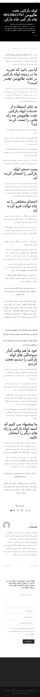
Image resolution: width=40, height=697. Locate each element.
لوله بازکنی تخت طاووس (28, 253)
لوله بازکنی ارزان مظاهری (26, 483)
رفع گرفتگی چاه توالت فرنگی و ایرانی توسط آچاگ (21, 24)
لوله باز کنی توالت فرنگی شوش (21, 307)
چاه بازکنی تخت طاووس (12, 28)
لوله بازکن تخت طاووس (17, 30)
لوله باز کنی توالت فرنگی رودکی (24, 301)
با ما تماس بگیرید (19, 476)
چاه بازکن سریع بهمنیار (12, 317)
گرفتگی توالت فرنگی (14, 275)
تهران (11, 26)
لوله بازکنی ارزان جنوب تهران (17, 486)
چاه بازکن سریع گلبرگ (12, 314)
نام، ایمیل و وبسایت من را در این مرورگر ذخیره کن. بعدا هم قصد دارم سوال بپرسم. (21, 631)
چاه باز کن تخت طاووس (23, 28)
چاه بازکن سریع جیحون (29, 317)
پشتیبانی (33, 526)
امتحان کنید (25, 345)
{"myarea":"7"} (26, 26)
